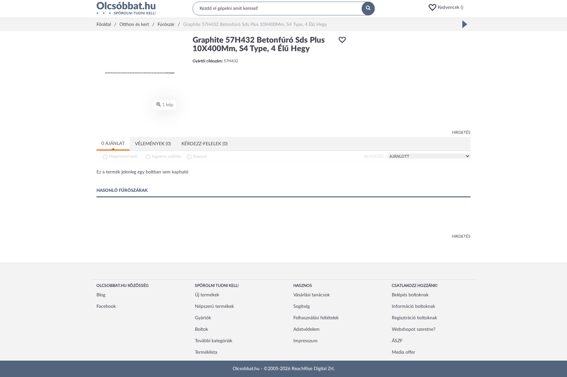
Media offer (403, 352)
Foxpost (200, 156)
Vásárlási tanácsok (311, 295)
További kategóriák (213, 341)
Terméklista (206, 352)
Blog (100, 295)
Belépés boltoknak (410, 295)
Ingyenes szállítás (166, 156)
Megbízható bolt (123, 156)
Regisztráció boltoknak (414, 318)
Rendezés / (375, 156)
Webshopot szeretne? (413, 329)
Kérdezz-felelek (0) (204, 144)
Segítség (301, 306)
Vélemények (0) (153, 144)
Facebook (106, 306)
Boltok (201, 329)
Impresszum (305, 341)
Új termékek (207, 295)
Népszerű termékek (214, 306)
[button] (449, 7)
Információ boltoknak (413, 306)
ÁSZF (397, 341)
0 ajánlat (113, 143)
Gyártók (203, 318)
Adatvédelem (306, 329)
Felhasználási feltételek (316, 318)
